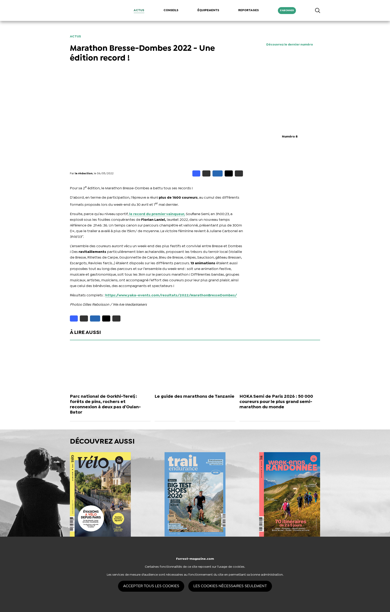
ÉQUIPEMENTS (208, 10)
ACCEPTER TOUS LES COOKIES (151, 586)
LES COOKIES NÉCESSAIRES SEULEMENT (230, 586)
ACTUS (139, 10)
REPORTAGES (248, 10)
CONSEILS (171, 10)
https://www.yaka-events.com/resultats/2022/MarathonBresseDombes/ (171, 295)
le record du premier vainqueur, (157, 214)
